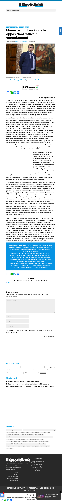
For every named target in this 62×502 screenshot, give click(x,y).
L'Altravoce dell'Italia (12, 27)
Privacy (27, 490)
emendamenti (10, 80)
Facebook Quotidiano (37, 461)
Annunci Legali (11, 430)
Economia (21, 27)
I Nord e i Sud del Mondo (14, 437)
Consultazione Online (13, 432)
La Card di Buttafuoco (13, 441)
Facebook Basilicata (37, 463)
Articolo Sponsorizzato (30, 430)
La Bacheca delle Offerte (36, 439)
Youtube (37, 470)
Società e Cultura (33, 446)
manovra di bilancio (33, 80)
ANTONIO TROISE (10, 41)
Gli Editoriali (45, 432)
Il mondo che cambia (27, 434)
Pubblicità (32, 488)
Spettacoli (45, 446)
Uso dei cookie (47, 488)
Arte (19, 430)
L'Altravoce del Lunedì (45, 437)
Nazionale (24, 443)
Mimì (16, 443)
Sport (10, 448)
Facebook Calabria (37, 464)
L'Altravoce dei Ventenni (30, 437)
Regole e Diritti (11, 446)
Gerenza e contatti (16, 488)
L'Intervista (11, 439)
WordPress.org (14, 480)
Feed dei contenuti (13, 476)
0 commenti (32, 41)
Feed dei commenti (12, 478)
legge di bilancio (21, 80)
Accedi (16, 474)
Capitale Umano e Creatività (47, 430)
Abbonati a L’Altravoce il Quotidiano (17, 463)
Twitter (37, 469)
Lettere (10, 443)
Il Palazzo (39, 434)
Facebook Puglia (37, 467)
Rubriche (21, 446)
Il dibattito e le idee (13, 434)
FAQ (34, 490)
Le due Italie (43, 441)
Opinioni (33, 443)
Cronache (25, 432)
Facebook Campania (37, 466)
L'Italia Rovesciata (22, 439)
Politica (27, 27)
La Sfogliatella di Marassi (29, 441)
